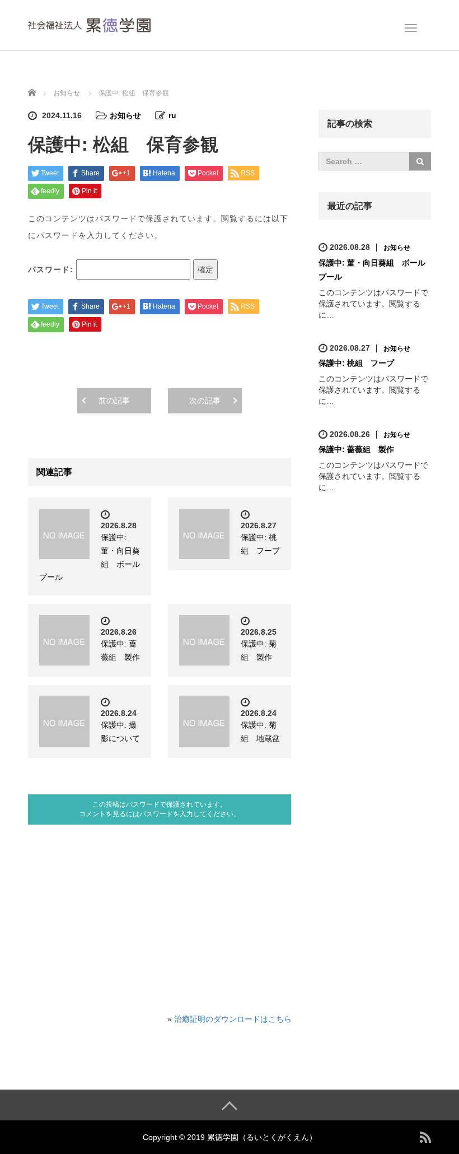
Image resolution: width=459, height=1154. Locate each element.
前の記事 (114, 400)
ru (172, 115)
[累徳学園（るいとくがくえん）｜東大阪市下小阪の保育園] (89, 24)
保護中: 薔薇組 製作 (356, 449)
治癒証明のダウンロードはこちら (233, 1019)
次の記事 (205, 400)
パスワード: (52, 269)
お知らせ (125, 115)
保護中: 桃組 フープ (356, 363)
